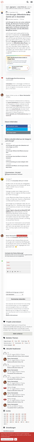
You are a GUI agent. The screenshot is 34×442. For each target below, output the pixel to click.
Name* (8, 262)
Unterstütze (9, 83)
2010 (6, 422)
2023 (24, 414)
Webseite (9, 268)
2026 (6, 414)
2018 (6, 418)
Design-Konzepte (8, 341)
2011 (24, 420)
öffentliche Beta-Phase (21, 43)
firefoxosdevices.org (22, 114)
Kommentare (19, 343)
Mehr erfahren (17, 334)
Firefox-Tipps (25, 341)
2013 (12, 420)
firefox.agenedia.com (11, 114)
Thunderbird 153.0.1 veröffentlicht (15, 407)
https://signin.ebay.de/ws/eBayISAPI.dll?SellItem (18, 211)
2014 (6, 420)
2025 (12, 414)
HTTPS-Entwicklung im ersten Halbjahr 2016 (17, 162)
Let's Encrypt (10, 141)
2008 (17, 422)
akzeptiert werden (17, 41)
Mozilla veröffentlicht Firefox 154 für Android (18, 356)
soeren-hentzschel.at (13, 102)
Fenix (17, 341)
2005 (5, 424)
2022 (6, 416)
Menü (31, 1)
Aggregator (13, 7)
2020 (18, 416)
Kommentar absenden (18, 299)
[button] (8, 272)
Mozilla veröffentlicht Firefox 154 (15, 362)
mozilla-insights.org (16, 105)
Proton (27, 343)
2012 (18, 420)
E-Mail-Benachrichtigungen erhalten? (15, 292)
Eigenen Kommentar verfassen (14, 174)
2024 (18, 414)
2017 (12, 418)
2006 (27, 422)
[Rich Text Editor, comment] (18, 281)
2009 (11, 422)
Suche (27, 1)
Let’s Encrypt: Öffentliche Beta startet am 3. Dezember (18, 15)
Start (7, 7)
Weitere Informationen (12, 315)
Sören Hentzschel (11, 235)
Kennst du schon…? (9, 343)
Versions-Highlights (9, 345)
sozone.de (8, 115)
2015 (24, 418)
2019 (24, 416)
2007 (22, 422)
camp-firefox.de (21, 7)
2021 (12, 416)
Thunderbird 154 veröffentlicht (14, 373)
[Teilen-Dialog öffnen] (27, 12)
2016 (18, 418)
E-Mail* (8, 265)
